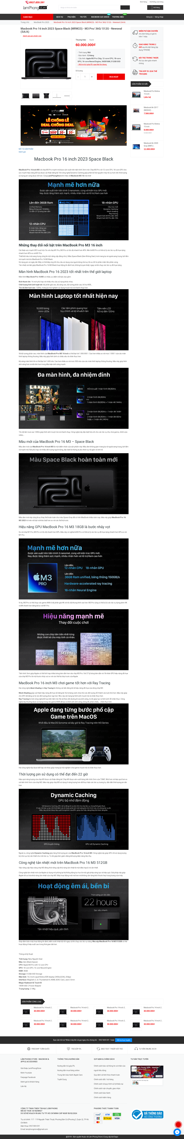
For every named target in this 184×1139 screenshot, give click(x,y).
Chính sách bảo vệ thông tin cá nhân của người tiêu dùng (109, 1068)
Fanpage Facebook (28, 1077)
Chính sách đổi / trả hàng (103, 1079)
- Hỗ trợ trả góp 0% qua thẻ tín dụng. (92, 64)
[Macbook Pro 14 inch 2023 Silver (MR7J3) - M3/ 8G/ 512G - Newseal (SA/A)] (26, 1025)
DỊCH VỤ (59, 17)
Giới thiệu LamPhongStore (31, 1068)
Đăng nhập (159, 17)
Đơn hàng (143, 2)
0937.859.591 (36, 2)
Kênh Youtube (26, 1073)
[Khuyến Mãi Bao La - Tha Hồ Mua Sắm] (74, 125)
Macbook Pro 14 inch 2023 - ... (45, 1008)
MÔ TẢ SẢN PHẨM (26, 149)
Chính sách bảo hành (102, 1093)
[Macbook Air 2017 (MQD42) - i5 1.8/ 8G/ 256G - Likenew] (136, 111)
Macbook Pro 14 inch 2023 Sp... (82, 1008)
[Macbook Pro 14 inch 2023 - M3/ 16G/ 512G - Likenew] (26, 1012)
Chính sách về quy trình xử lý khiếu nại (108, 1084)
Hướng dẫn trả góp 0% (66, 1066)
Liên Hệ (23, 1086)
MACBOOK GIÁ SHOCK (100, 16)
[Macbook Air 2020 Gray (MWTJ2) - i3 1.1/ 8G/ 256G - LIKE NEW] (136, 147)
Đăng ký (149, 17)
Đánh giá (22, 152)
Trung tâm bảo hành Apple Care (69, 1075)
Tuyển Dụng (62, 1079)
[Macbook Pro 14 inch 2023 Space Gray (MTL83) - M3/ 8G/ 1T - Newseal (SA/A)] (63, 1012)
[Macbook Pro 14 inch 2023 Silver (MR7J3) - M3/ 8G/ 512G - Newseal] (99, 1025)
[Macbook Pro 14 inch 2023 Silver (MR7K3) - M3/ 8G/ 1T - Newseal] (63, 1025)
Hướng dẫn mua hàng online (68, 1070)
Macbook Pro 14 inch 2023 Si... (119, 1008)
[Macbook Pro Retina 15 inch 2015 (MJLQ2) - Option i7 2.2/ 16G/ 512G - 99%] (136, 127)
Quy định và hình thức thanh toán (107, 1075)
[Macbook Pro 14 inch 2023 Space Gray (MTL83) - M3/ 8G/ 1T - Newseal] (136, 1025)
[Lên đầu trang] (179, 1116)
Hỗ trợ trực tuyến (123, 1040)
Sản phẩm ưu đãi (140, 84)
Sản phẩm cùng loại (31, 1002)
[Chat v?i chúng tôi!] (177, 1132)
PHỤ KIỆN (72, 17)
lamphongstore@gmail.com (37, 1129)
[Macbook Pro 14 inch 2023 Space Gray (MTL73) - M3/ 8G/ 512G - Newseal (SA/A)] (136, 1012)
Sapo (116, 1137)
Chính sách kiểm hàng (102, 1097)
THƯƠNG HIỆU (119, 16)
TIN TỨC (83, 17)
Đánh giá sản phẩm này (32, 36)
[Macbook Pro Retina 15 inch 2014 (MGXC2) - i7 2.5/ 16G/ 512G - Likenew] (136, 95)
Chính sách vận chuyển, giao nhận (107, 1088)
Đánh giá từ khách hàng (30, 1082)
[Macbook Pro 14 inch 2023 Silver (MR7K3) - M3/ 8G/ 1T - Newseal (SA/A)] (99, 1012)
